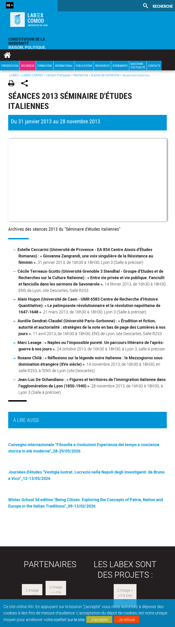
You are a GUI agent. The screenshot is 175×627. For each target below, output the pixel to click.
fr (8, 5)
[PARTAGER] (26, 84)
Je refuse (126, 619)
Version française (58, 75)
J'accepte (99, 619)
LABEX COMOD (32, 75)
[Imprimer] (13, 84)
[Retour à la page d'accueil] (29, 18)
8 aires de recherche (105, 75)
